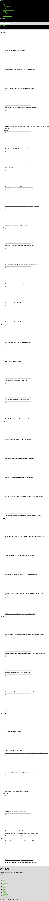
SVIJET (4, 8)
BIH (3, 7)
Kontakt (4, 11)
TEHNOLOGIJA (5, 793)
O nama (4, 14)
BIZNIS (4, 518)
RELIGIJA (4, 713)
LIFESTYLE (4, 838)
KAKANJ (4, 5)
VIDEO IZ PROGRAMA (7, 16)
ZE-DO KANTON (6, 6)
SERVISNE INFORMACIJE (8, 10)
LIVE (4, 4)
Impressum (5, 12)
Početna (4, 2)
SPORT (4, 421)
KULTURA (4, 616)
